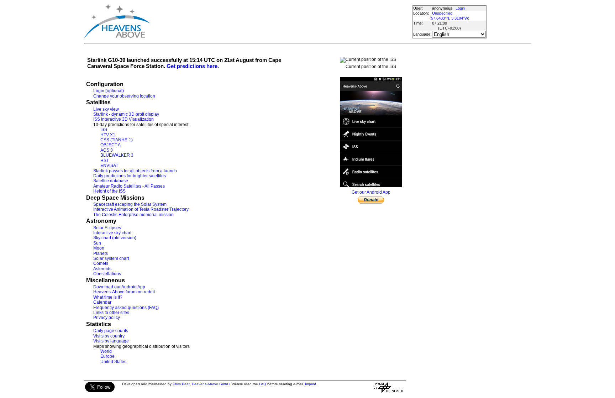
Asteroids (102, 268)
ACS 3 (106, 150)
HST (104, 160)
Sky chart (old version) (114, 237)
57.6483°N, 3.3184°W (449, 18)
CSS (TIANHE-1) (116, 139)
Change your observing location (124, 96)
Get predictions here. (193, 66)
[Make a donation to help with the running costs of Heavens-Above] (371, 202)
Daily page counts (110, 330)
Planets (100, 253)
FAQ (262, 384)
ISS (103, 129)
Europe (107, 356)
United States (113, 361)
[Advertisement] (280, 21)
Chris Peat (181, 384)
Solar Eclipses (107, 227)
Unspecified (442, 13)
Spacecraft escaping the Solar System (130, 204)
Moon (98, 248)
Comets (100, 263)
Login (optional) (108, 90)
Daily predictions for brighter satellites (129, 175)
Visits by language (111, 341)
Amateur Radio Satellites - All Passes (129, 186)
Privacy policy (106, 317)
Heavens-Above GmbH (211, 384)
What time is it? (107, 297)
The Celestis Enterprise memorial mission (133, 214)
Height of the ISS (109, 191)
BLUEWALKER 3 (116, 155)
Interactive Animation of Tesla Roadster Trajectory (141, 209)
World (106, 351)
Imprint (310, 384)
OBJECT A (110, 144)
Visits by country (109, 336)
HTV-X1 (107, 134)
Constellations (107, 273)
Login (460, 8)
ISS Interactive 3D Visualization (123, 119)
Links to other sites (111, 312)
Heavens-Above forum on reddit (124, 291)
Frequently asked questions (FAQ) (126, 307)
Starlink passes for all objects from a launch (135, 170)
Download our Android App (119, 286)
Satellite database (110, 180)
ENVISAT (109, 165)
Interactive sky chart (112, 232)
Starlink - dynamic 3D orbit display (126, 114)
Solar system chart (111, 258)
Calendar (102, 302)
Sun (97, 243)
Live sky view (106, 109)
